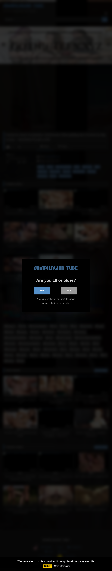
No (69, 290)
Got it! (47, 566)
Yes (42, 290)
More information (62, 566)
